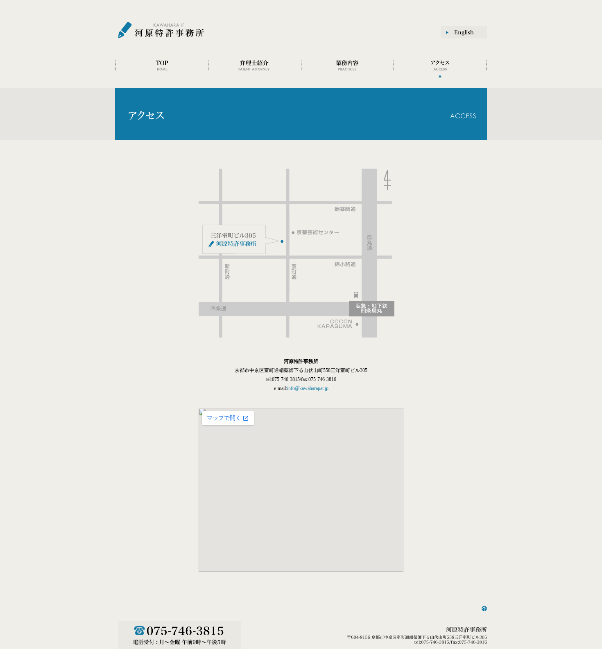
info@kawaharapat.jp (307, 388)
